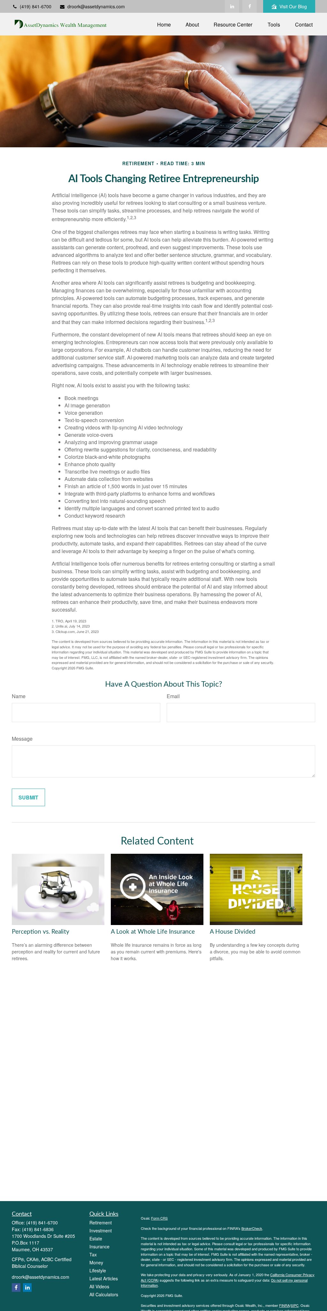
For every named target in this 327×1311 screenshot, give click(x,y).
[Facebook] (249, 6)
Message (22, 738)
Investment (100, 1230)
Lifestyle (97, 1270)
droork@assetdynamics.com (96, 6)
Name (19, 696)
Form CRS (159, 1218)
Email (173, 696)
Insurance (99, 1246)
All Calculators (103, 1294)
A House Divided (232, 932)
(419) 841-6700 (35, 6)
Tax (93, 1254)
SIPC (295, 1305)
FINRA (284, 1305)
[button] (164, 24)
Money (96, 1262)
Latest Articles (103, 1278)
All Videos (99, 1286)
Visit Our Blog (293, 6)
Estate (95, 1238)
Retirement (100, 1222)
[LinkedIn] (232, 6)
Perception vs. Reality (40, 932)
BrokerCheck (251, 1228)
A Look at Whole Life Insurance (153, 932)
